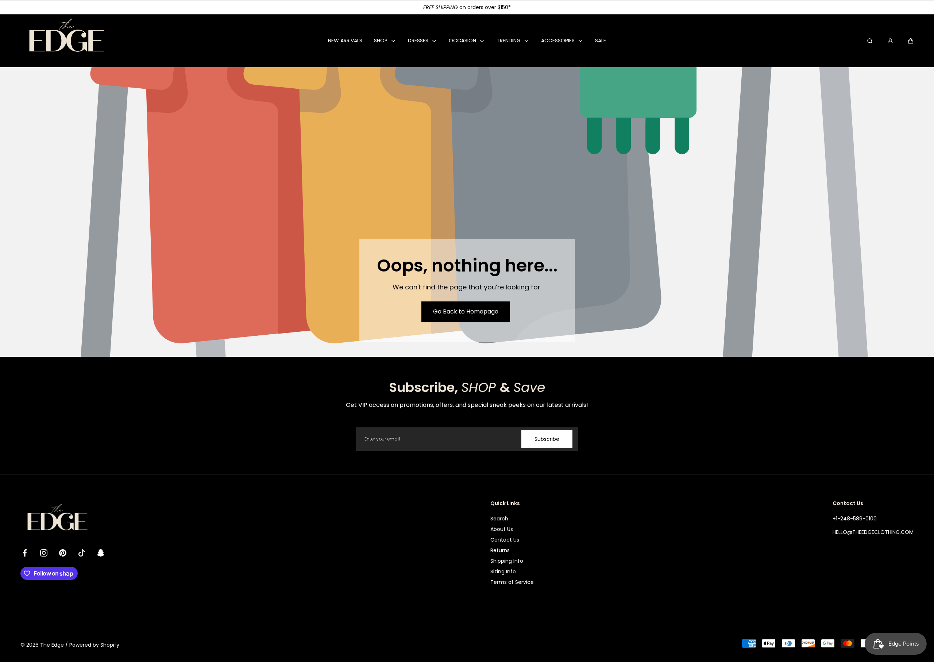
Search (499, 518)
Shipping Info (506, 561)
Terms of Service (512, 582)
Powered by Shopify (94, 644)
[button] (911, 41)
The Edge (52, 644)
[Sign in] (890, 41)
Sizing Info (503, 571)
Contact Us (504, 539)
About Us (501, 529)
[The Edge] (66, 41)
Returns (500, 550)
